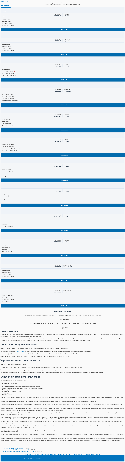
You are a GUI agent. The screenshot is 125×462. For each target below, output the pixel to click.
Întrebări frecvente (62, 454)
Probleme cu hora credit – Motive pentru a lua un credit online (19, 451)
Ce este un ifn (81, 454)
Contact (98, 454)
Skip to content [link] (4, 1)
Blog (4, 16)
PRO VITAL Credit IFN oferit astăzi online (13, 448)
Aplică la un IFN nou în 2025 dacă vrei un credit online (16, 450)
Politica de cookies (44, 454)
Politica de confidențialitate (32, 454)
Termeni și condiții (72, 454)
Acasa (4, 11)
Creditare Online (8, 5)
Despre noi (53, 454)
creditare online (19, 351)
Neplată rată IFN (90, 454)
